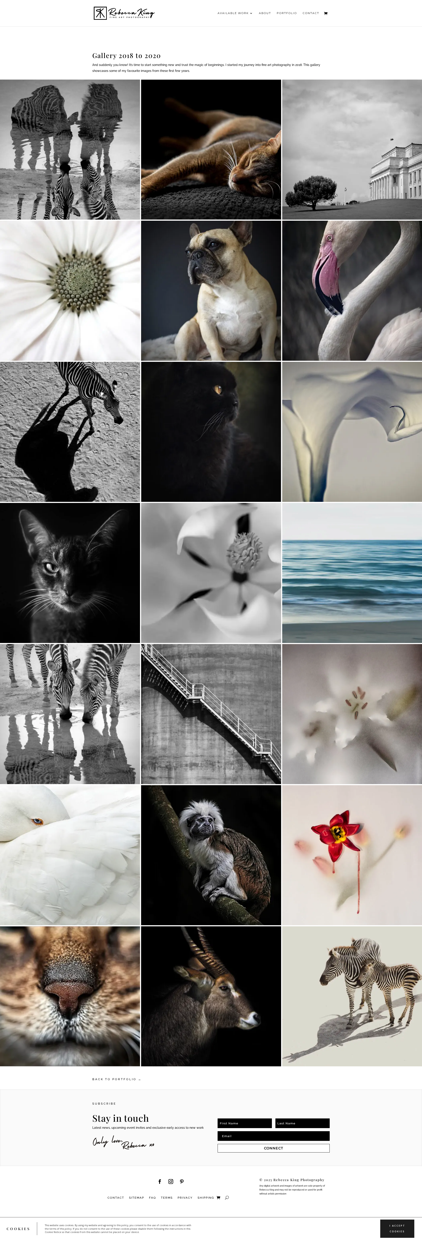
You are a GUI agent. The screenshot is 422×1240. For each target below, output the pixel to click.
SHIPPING (206, 1197)
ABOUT (265, 13)
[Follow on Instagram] (171, 1181)
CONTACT (311, 13)
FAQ (152, 1197)
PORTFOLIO (287, 13)
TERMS (167, 1197)
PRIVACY (185, 1197)
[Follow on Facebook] (159, 1181)
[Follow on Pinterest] (181, 1181)
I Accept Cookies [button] (397, 1228)
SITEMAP (136, 1197)
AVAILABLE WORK (233, 13)
